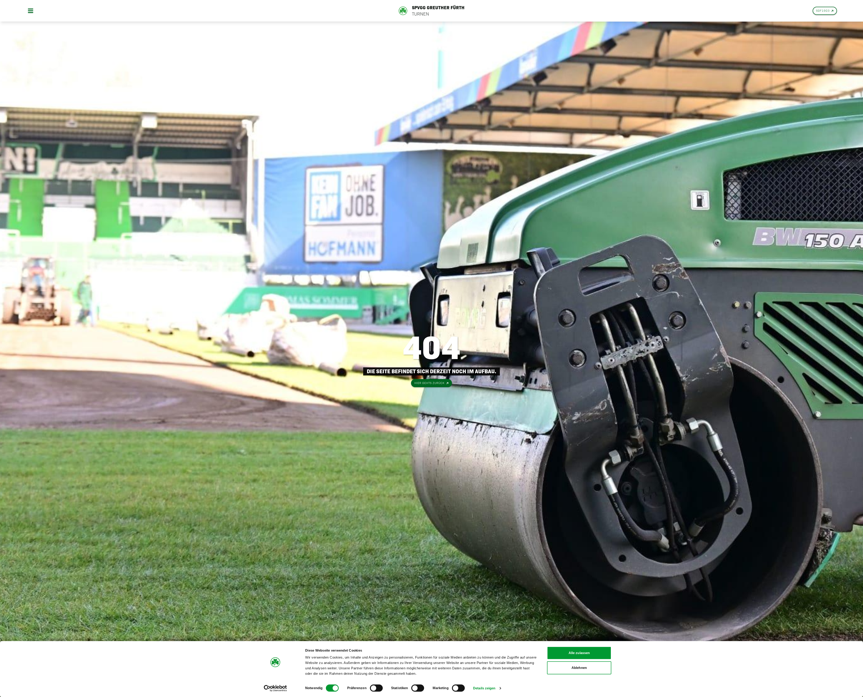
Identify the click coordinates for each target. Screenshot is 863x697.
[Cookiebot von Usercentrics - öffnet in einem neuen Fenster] (275, 688)
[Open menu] (30, 11)
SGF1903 (823, 10)
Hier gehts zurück (429, 383)
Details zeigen (484, 688)
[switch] (376, 688)
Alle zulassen (579, 653)
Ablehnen (579, 668)
